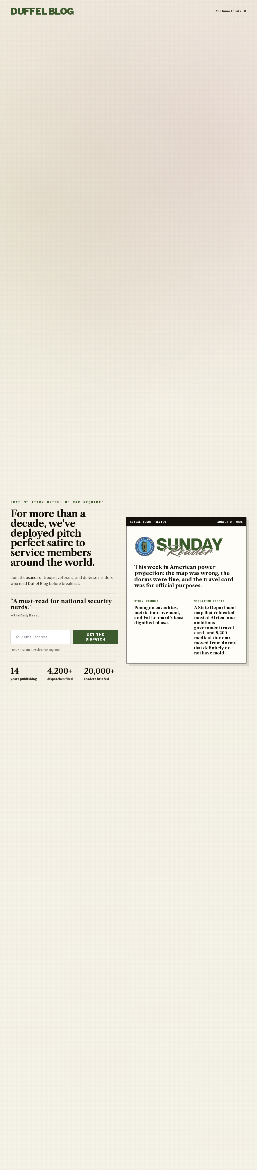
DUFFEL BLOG (42, 11)
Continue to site (231, 10)
